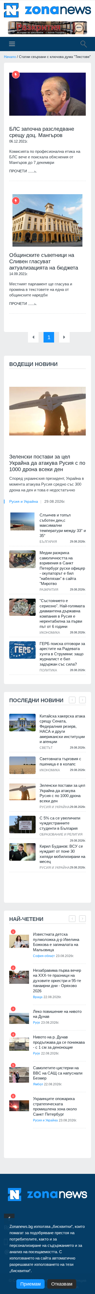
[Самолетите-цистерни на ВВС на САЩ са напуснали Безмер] (19, 1075)
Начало (10, 57)
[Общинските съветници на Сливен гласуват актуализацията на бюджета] (47, 220)
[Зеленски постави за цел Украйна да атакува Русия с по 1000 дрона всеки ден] (47, 411)
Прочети (18, 171)
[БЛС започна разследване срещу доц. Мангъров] (47, 94)
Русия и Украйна (23, 501)
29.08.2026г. (54, 501)
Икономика (50, 632)
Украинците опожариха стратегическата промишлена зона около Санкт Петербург (55, 1106)
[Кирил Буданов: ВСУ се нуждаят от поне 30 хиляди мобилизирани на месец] (22, 852)
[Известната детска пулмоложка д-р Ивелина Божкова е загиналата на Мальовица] (19, 941)
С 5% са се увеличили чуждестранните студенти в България (60, 823)
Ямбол (38, 1084)
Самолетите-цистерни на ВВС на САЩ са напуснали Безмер (57, 1073)
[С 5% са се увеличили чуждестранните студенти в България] (22, 825)
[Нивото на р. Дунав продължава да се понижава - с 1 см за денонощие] (19, 1044)
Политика (48, 670)
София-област (44, 956)
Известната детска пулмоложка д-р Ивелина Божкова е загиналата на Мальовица (56, 942)
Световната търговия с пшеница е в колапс (60, 761)
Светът (46, 748)
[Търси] (81, 44)
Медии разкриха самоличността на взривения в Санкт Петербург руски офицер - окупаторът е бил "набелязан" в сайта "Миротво (62, 568)
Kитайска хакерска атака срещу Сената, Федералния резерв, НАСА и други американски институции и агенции (62, 729)
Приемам (30, 1284)
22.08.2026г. (52, 997)
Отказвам (61, 1284)
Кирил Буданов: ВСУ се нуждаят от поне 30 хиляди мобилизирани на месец (62, 854)
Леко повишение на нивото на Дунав (57, 1014)
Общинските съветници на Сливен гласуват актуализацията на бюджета (43, 261)
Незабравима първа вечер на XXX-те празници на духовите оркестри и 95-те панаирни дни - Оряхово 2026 (57, 980)
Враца (37, 997)
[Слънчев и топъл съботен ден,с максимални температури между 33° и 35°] (22, 521)
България (48, 542)
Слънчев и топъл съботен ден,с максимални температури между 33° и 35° (63, 525)
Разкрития (49, 590)
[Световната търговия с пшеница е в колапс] (22, 765)
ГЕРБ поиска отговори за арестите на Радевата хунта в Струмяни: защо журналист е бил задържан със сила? (62, 653)
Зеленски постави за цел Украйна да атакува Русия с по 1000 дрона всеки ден (47, 463)
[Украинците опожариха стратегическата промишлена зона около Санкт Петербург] (19, 1105)
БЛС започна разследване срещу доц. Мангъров (41, 132)
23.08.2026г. (65, 956)
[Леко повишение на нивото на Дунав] (19, 1018)
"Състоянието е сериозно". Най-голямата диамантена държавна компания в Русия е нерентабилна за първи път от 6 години (62, 613)
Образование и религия (61, 834)
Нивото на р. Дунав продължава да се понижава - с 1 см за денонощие (59, 1042)
